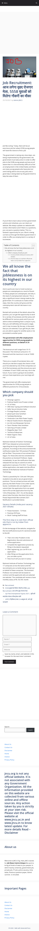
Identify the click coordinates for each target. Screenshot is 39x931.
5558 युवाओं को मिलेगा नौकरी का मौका (16, 588)
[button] (36, 3)
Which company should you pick (17, 253)
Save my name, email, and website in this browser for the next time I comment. (19, 655)
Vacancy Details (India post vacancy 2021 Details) (22, 256)
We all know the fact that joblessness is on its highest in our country (19, 249)
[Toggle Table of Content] (32, 245)
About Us (8, 744)
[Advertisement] (19, 33)
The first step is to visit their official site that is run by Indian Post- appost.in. (21, 259)
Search (7, 727)
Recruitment (9, 585)
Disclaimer (8, 750)
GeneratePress (25, 928)
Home (7, 754)
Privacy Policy (9, 760)
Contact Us (8, 747)
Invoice (7, 757)
